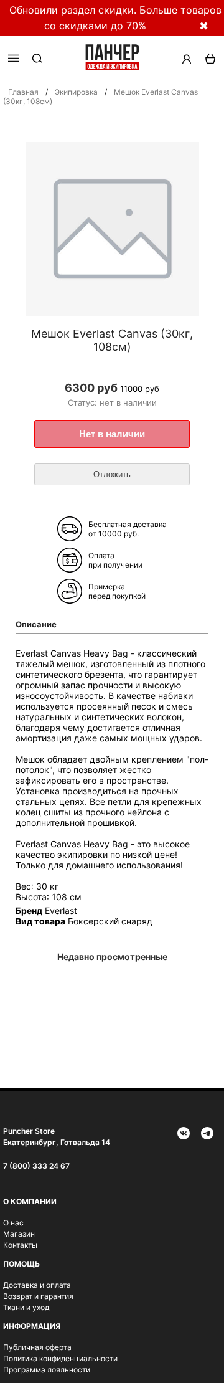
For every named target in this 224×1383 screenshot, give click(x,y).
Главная (23, 92)
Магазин (19, 1233)
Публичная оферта (37, 1347)
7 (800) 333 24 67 (36, 1166)
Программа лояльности (46, 1369)
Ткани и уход (26, 1307)
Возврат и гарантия (38, 1296)
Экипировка (76, 92)
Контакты (20, 1245)
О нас (13, 1222)
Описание (36, 624)
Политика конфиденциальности (60, 1358)
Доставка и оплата (37, 1285)
